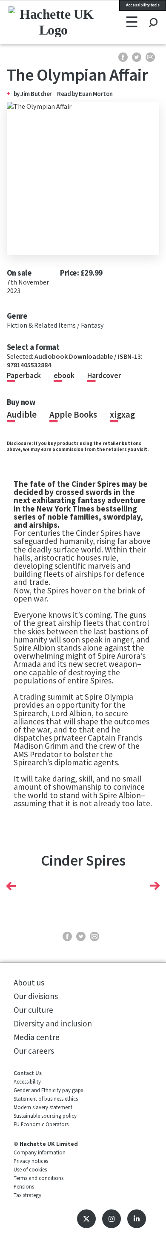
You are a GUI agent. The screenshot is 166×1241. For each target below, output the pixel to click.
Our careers (34, 1051)
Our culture (33, 1010)
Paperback (24, 375)
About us (29, 982)
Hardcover (104, 375)
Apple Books (73, 414)
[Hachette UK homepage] (36, 22)
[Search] (153, 14)
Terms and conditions (38, 1177)
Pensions (24, 1186)
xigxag (122, 414)
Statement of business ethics (46, 1098)
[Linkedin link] (136, 1218)
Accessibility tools (143, 5)
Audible (22, 414)
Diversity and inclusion (53, 1023)
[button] (11, 886)
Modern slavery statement (43, 1107)
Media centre (37, 1037)
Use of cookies (30, 1169)
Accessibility (27, 1081)
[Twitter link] (86, 1218)
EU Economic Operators (41, 1124)
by (17, 94)
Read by (85, 94)
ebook (64, 375)
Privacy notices (31, 1160)
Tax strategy (27, 1195)
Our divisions (36, 996)
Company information (40, 1152)
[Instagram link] (111, 1218)
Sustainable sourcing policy (45, 1115)
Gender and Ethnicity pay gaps (48, 1090)
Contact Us (28, 1073)
